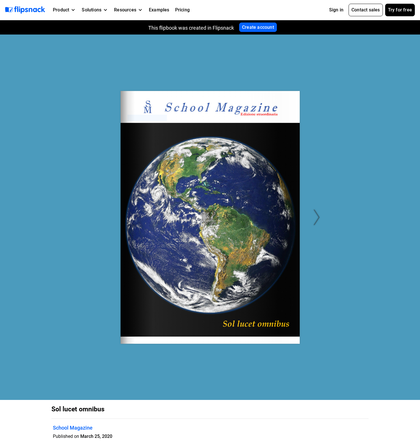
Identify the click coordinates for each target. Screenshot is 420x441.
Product (61, 10)
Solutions (91, 10)
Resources (125, 10)
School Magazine (73, 428)
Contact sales (365, 10)
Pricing (182, 10)
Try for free (400, 10)
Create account (258, 27)
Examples (159, 10)
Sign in (336, 10)
